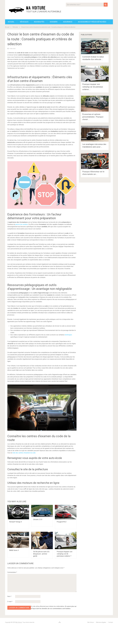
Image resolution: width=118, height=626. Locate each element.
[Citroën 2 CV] (42, 511)
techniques (68, 335)
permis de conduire (21, 224)
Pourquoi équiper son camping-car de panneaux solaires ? (64, 554)
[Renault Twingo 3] (18, 512)
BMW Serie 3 (14, 550)
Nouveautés (39, 22)
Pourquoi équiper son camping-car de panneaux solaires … (92, 86)
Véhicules (24, 22)
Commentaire (12, 572)
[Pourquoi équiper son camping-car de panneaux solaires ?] (66, 540)
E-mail (9, 601)
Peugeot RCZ (61, 522)
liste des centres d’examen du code (23, 453)
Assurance (67, 22)
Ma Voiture (19, 622)
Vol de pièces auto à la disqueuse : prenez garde (41, 554)
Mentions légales (101, 622)
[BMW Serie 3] (18, 540)
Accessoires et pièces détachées (92, 22)
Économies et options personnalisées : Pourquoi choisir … (92, 117)
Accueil (11, 22)
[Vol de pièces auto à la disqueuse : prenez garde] (42, 540)
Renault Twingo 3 (15, 522)
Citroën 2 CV (37, 519)
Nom (9, 596)
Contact (110, 622)
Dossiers (53, 22)
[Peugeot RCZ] (66, 512)
